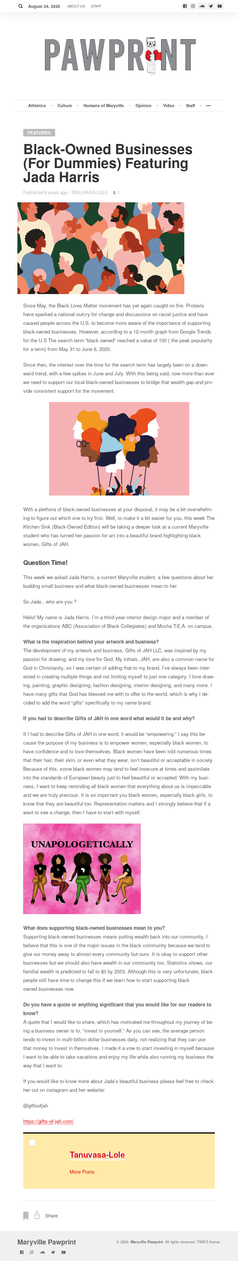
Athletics (37, 105)
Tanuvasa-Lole (89, 192)
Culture (64, 105)
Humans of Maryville (104, 105)
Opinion (144, 105)
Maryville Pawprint (46, 1241)
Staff (96, 5)
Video (168, 105)
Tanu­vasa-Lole (97, 1154)
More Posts (82, 1171)
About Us (76, 5)
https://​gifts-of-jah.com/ (48, 1121)
